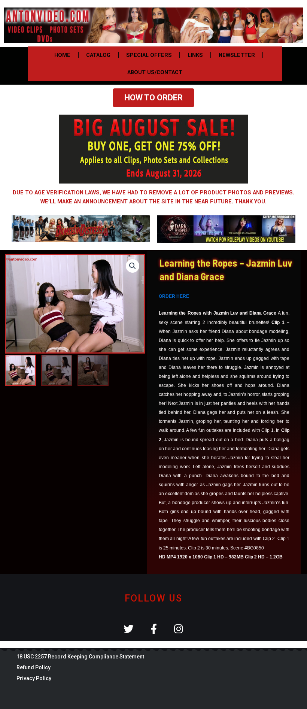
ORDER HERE (174, 296)
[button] (132, 266)
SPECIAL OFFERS (149, 55)
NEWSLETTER (237, 55)
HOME (62, 55)
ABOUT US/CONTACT (154, 72)
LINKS (195, 55)
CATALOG (98, 55)
